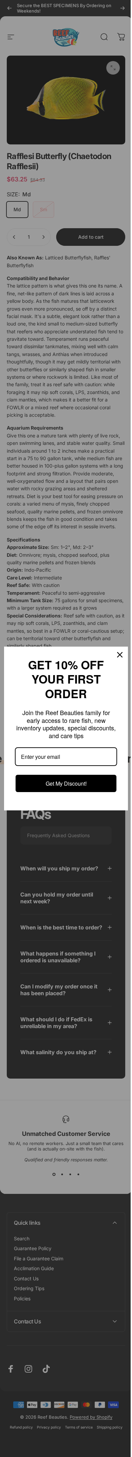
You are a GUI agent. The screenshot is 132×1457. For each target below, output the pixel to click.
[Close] (115, 655)
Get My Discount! (63, 783)
